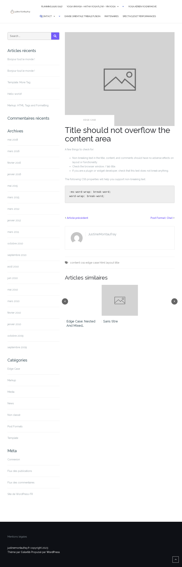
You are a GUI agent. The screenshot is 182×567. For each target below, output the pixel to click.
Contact (46, 16)
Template (12, 438)
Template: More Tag (18, 82)
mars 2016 (13, 151)
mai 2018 (12, 139)
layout (110, 262)
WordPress (53, 552)
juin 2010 (12, 278)
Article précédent (77, 218)
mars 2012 (13, 208)
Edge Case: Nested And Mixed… (80, 323)
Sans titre (110, 321)
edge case (92, 262)
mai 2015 (12, 185)
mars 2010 (13, 301)
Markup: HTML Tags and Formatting (28, 105)
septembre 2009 (17, 347)
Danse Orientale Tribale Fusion (82, 16)
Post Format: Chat (162, 218)
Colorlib (25, 552)
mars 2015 (13, 197)
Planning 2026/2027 (51, 6)
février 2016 (14, 162)
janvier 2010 (14, 324)
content (75, 262)
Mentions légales (17, 536)
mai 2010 (12, 289)
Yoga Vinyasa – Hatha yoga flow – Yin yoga (91, 6)
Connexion (13, 459)
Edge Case (13, 368)
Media (10, 391)
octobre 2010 (15, 243)
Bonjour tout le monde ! (21, 59)
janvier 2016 (14, 174)
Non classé (13, 414)
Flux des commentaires (20, 482)
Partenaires (111, 16)
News (10, 403)
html (102, 262)
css (83, 262)
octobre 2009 (15, 335)
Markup (11, 380)
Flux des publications (19, 471)
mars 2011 (13, 232)
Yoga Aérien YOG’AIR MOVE (142, 6)
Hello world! (14, 93)
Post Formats (15, 426)
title (117, 262)
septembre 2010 (16, 255)
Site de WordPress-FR (20, 494)
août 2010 (13, 266)
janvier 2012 (14, 220)
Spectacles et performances (139, 16)
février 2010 (14, 312)
